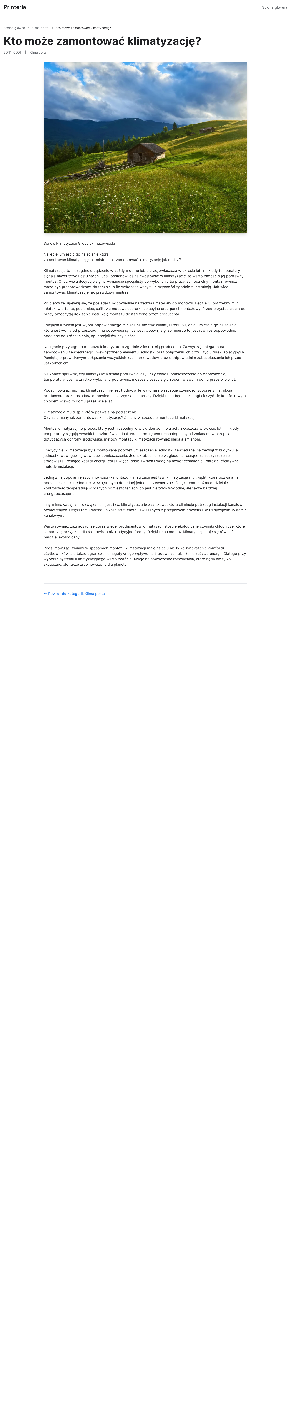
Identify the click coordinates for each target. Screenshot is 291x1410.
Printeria (15, 7)
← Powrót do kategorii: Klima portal (75, 593)
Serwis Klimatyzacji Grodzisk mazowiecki (79, 243)
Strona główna (274, 7)
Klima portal (41, 28)
